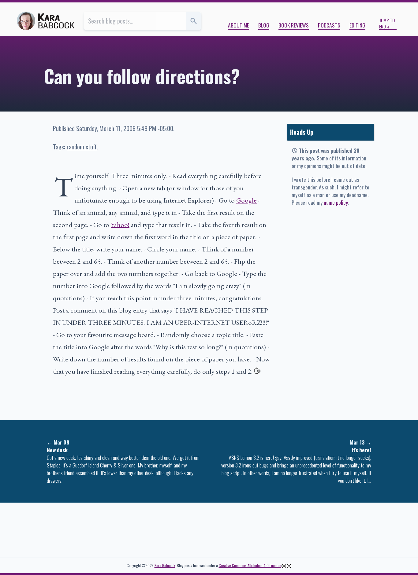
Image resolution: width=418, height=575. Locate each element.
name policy (336, 202)
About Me (238, 25)
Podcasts (329, 25)
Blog (263, 25)
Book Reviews (293, 25)
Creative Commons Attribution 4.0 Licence (250, 565)
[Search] (193, 21)
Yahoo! (120, 224)
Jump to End (387, 23)
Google (246, 200)
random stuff (82, 146)
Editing (357, 25)
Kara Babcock (165, 565)
